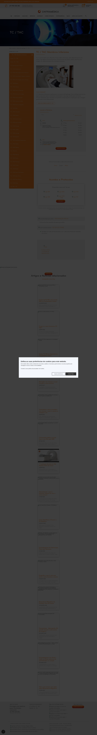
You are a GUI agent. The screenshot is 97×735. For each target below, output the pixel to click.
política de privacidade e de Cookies (36, 368)
